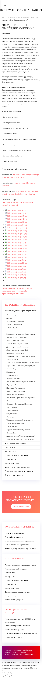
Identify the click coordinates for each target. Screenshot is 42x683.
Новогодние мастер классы (15, 630)
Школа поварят (12, 426)
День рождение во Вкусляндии (17, 347)
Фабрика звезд (11, 414)
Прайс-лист (27, 650)
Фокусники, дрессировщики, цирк (17, 467)
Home (4, 17)
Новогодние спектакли (13, 637)
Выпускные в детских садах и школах (19, 471)
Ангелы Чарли (11, 328)
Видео (7, 652)
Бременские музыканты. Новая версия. (20, 334)
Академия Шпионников (15, 321)
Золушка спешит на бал (15, 353)
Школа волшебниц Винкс (15, 423)
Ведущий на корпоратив (14, 537)
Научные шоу (10, 447)
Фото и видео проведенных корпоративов (20, 548)
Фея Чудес (10, 417)
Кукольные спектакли (13, 463)
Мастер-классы (10, 451)
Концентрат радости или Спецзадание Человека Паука (20, 357)
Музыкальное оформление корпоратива (19, 541)
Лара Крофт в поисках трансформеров (20, 365)
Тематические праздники (14, 475)
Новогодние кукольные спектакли (17, 626)
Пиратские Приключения (15, 388)
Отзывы (23, 652)
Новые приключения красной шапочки (20, 382)
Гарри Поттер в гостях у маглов (18, 430)
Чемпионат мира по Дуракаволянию (19, 420)
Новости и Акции (11, 654)
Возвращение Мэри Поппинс (17, 344)
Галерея (15, 652)
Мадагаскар (10, 372)
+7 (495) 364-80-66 (21, 507)
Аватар (9, 318)
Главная (8, 650)
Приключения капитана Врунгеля (18, 401)
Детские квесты (10, 459)
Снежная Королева (13, 315)
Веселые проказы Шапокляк (16, 337)
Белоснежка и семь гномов (16, 331)
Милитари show (12, 375)
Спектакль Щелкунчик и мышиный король (21, 633)
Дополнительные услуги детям (16, 455)
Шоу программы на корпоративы (17, 545)
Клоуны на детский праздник (15, 443)
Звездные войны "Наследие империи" (20, 436)
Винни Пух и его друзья (15, 340)
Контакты (17, 650)
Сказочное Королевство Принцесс (19, 404)
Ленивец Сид (11, 369)
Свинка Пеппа (11, 433)
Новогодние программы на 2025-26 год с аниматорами (20, 620)
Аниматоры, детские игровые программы (23, 17)
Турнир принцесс (12, 410)
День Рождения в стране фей (17, 350)
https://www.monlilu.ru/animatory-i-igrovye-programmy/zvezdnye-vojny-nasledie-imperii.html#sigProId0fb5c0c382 (17, 291)
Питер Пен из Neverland (15, 394)
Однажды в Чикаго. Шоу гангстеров (19, 385)
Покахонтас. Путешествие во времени (20, 398)
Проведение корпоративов (14, 533)
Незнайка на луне (12, 378)
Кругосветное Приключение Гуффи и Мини (22, 362)
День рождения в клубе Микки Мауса (20, 439)
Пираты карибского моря (15, 391)
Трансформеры (11, 407)
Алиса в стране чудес (14, 324)
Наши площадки (26, 654)
